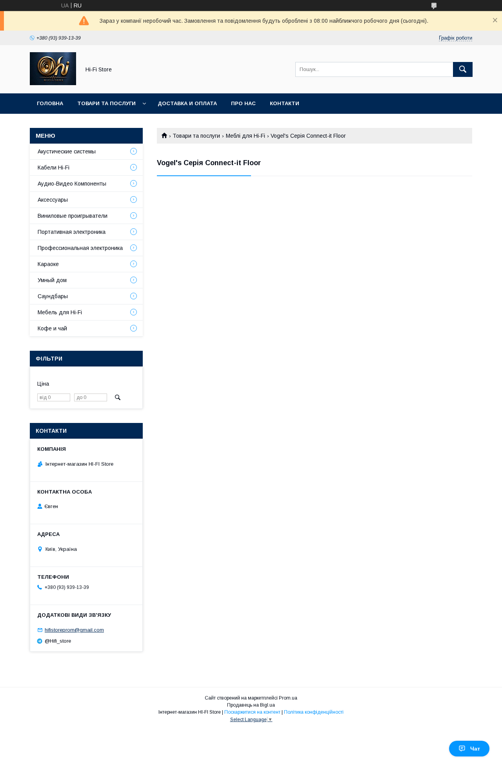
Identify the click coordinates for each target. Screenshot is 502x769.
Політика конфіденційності (314, 712)
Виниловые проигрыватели (72, 216)
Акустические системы (67, 151)
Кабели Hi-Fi (53, 167)
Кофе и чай (52, 328)
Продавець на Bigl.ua (251, 705)
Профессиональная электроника (80, 248)
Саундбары (53, 296)
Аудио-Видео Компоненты (72, 183)
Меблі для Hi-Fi (245, 136)
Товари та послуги (106, 103)
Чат (475, 748)
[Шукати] (463, 69)
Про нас (243, 103)
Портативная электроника (71, 232)
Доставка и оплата (187, 103)
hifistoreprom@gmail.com (74, 630)
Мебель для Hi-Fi (60, 312)
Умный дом (52, 280)
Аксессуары (53, 200)
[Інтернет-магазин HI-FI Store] (53, 83)
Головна (50, 103)
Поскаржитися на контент (252, 712)
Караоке (48, 264)
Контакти (284, 103)
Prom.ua (288, 698)
